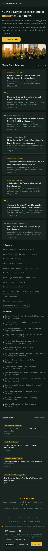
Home (7, 508)
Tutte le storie (39, 65)
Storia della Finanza (10, 296)
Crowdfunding (8, 254)
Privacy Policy (13, 518)
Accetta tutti (36, 544)
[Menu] (44, 3)
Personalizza (23, 544)
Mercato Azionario (33, 277)
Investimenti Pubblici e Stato (14, 273)
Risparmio (21, 282)
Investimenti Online (32, 268)
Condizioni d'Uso (34, 518)
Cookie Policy (23, 518)
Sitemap (37, 521)
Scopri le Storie (12, 39)
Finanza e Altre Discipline (12, 259)
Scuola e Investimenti (11, 291)
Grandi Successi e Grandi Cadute (15, 263)
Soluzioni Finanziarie (31, 291)
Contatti (24, 513)
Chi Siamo (39, 508)
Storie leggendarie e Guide (22, 508)
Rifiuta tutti (10, 544)
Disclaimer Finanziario (15, 521)
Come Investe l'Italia (24, 249)
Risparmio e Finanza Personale (14, 287)
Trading (25, 305)
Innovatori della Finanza (12, 268)
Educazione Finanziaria (26, 254)
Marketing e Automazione (13, 277)
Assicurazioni (8, 249)
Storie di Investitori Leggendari (15, 301)
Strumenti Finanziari (11, 305)
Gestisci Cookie (28, 521)
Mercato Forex (8, 282)
